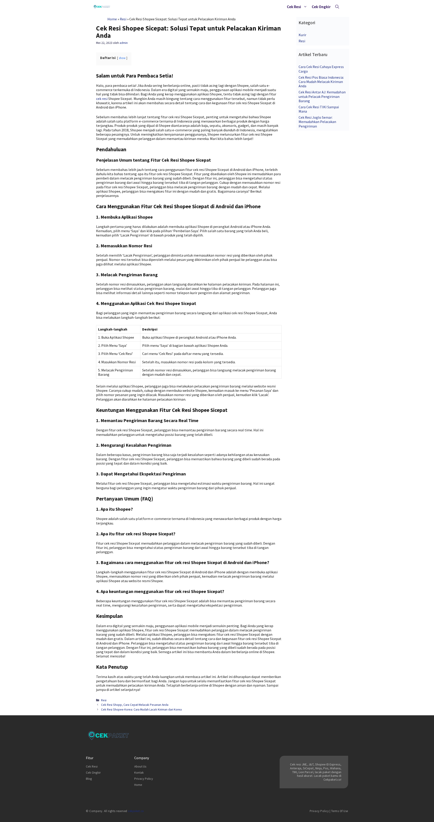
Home (112, 19)
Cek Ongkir (321, 6)
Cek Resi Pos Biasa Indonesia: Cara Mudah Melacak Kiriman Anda (321, 81)
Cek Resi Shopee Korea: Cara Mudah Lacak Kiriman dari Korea (141, 709)
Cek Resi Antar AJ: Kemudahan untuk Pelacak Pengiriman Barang (322, 96)
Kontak (139, 772)
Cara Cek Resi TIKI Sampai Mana (319, 109)
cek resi (102, 98)
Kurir (302, 35)
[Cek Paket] (102, 7)
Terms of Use (339, 811)
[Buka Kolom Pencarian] (337, 7)
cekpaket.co (136, 811)
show (122, 58)
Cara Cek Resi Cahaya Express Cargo (321, 68)
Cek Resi (294, 6)
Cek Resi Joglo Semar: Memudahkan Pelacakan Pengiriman (317, 121)
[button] (305, 7)
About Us (140, 766)
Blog (89, 779)
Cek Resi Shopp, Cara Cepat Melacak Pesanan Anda (134, 705)
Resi (123, 19)
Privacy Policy (143, 779)
